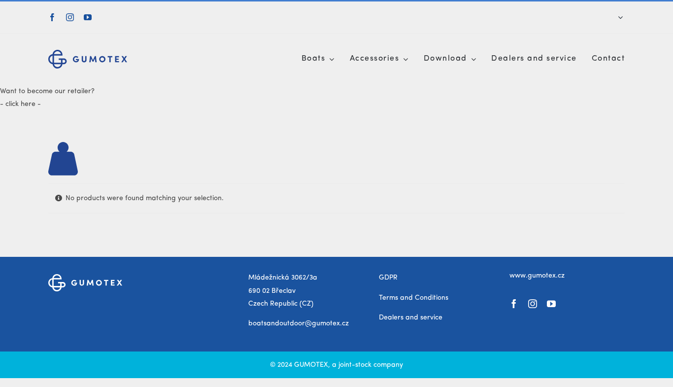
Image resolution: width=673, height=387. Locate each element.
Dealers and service (410, 317)
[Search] (613, 17)
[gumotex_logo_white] (85, 277)
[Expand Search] (620, 17)
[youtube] (88, 17)
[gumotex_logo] (87, 53)
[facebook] (52, 17)
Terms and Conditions (413, 297)
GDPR (388, 277)
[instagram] (70, 17)
